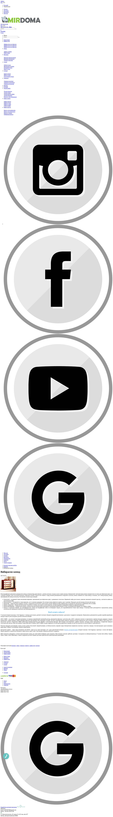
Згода (5, 681)
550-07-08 (4, 24)
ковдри (38, 645)
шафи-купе (32, 645)
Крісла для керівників (9, 110)
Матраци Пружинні (9, 59)
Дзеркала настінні (8, 81)
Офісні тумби (7, 104)
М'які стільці (7, 75)
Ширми (6, 668)
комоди (27, 645)
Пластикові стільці (9, 76)
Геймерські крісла (8, 114)
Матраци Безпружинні (10, 57)
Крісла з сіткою (8, 113)
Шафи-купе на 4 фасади (10, 47)
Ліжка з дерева (8, 51)
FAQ (5, 682)
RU (2, 2)
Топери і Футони (8, 60)
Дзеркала (6, 661)
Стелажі (6, 672)
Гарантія (6, 685)
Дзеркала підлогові (9, 84)
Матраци (6, 657)
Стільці (6, 663)
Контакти (6, 12)
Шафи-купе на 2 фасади (10, 44)
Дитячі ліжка (7, 92)
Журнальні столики (9, 66)
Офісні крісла (7, 101)
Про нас (6, 13)
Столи (5, 664)
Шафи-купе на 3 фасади (10, 45)
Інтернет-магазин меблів (10, 565)
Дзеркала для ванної (9, 82)
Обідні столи (7, 65)
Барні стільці (7, 73)
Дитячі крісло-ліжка (9, 94)
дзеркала (22, 645)
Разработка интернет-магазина (9, 807)
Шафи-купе (7, 659)
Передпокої (7, 651)
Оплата (6, 9)
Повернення (7, 683)
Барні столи (7, 69)
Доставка (6, 10)
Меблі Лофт (7, 656)
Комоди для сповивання (10, 97)
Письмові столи (8, 67)
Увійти (2, 1)
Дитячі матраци (8, 95)
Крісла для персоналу (9, 111)
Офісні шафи (7, 105)
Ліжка (5, 670)
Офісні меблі (7, 653)
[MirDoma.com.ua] (21, 23)
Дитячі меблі (7, 652)
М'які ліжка (7, 53)
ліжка (17, 645)
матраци (13, 645)
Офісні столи (7, 103)
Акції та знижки (8, 667)
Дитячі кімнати (8, 91)
